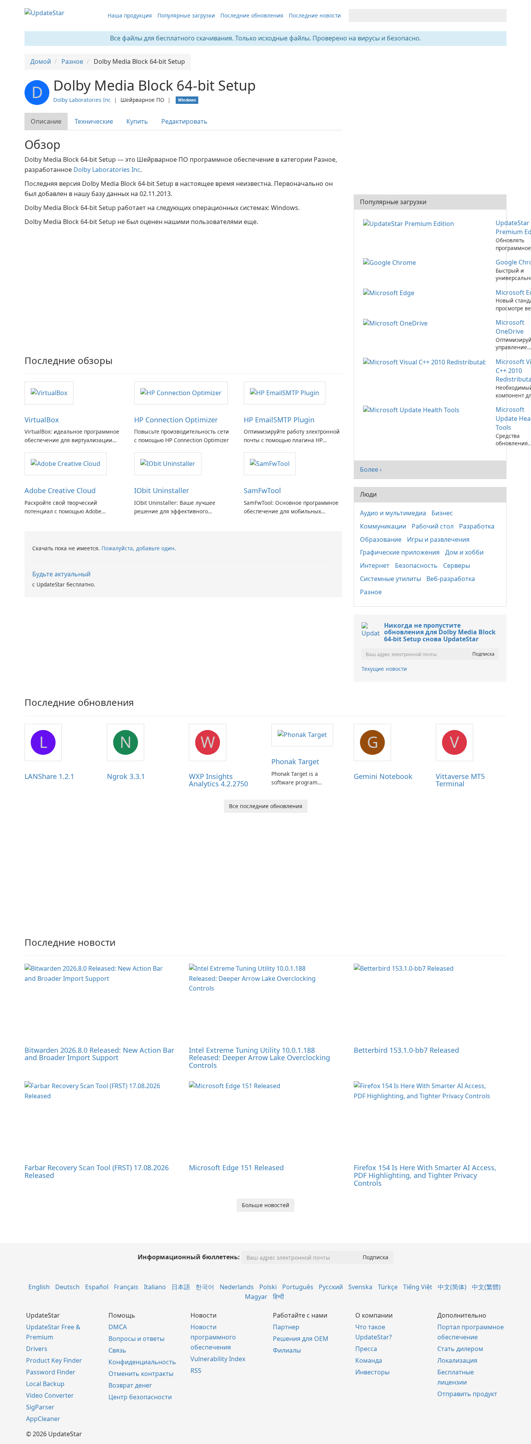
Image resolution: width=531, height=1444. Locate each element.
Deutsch (67, 1287)
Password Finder (50, 1372)
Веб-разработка (450, 578)
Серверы (456, 565)
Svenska (360, 1287)
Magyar (256, 1296)
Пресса (366, 1348)
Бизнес (442, 513)
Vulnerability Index (217, 1359)
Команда (368, 1360)
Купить (137, 121)
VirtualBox (41, 419)
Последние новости (315, 15)
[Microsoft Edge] (390, 292)
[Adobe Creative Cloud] (65, 463)
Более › (371, 469)
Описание (46, 121)
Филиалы (287, 1350)
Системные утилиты (390, 578)
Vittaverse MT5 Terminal (460, 780)
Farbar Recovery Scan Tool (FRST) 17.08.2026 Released (96, 1171)
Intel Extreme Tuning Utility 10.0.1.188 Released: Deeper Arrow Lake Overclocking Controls (259, 1057)
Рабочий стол (433, 526)
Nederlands (237, 1287)
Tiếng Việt (417, 1287)
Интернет (375, 565)
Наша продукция (130, 15)
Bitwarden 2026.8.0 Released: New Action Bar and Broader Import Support (99, 1053)
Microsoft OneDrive (510, 327)
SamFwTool (262, 490)
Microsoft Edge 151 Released (236, 1167)
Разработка (476, 526)
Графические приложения (400, 552)
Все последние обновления (265, 806)
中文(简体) (452, 1287)
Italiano (155, 1287)
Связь (117, 1350)
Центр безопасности (140, 1397)
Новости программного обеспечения (213, 1337)
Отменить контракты (140, 1373)
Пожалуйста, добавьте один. (138, 548)
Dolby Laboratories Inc (82, 99)
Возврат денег (130, 1385)
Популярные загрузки (186, 15)
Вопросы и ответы (136, 1338)
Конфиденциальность (142, 1362)
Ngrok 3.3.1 (126, 776)
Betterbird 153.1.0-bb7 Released (406, 1050)
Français (126, 1287)
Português (297, 1287)
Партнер (286, 1327)
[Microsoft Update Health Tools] (413, 409)
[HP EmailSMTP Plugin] (284, 392)
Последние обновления (251, 15)
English (39, 1287)
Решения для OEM (300, 1338)
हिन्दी (278, 1296)
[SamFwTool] (270, 463)
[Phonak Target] (302, 734)
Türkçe (388, 1287)
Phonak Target (295, 761)
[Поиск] (499, 15)
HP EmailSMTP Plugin (279, 419)
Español (96, 1287)
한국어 (205, 1287)
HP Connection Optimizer (176, 419)
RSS (195, 1370)
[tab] (46, 121)
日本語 (180, 1287)
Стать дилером (460, 1348)
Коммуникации (383, 526)
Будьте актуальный (61, 574)
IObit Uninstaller (161, 490)
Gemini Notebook (383, 776)
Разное (371, 592)
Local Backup (45, 1383)
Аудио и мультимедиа (393, 513)
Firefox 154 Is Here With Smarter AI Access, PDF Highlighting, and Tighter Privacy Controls (425, 1175)
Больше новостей (265, 1205)
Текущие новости (384, 668)
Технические (94, 121)
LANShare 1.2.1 (49, 776)
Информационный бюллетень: (189, 1257)
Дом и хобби (464, 552)
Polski (268, 1287)
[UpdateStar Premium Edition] (410, 223)
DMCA (117, 1327)
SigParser (40, 1407)
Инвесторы (372, 1372)
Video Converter (50, 1395)
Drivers (36, 1348)
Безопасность (416, 565)
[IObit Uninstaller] (167, 463)
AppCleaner (43, 1418)
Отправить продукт (467, 1394)
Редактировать (184, 121)
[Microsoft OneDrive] (397, 322)
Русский (331, 1287)
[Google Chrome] (391, 262)
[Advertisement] (183, 285)
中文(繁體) (486, 1287)
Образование (381, 539)
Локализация (457, 1360)
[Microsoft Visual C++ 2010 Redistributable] (426, 361)
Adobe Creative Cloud (60, 490)
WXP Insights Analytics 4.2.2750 (218, 780)
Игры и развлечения (438, 539)
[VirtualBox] (49, 392)
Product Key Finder (54, 1360)
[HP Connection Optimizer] (181, 392)
